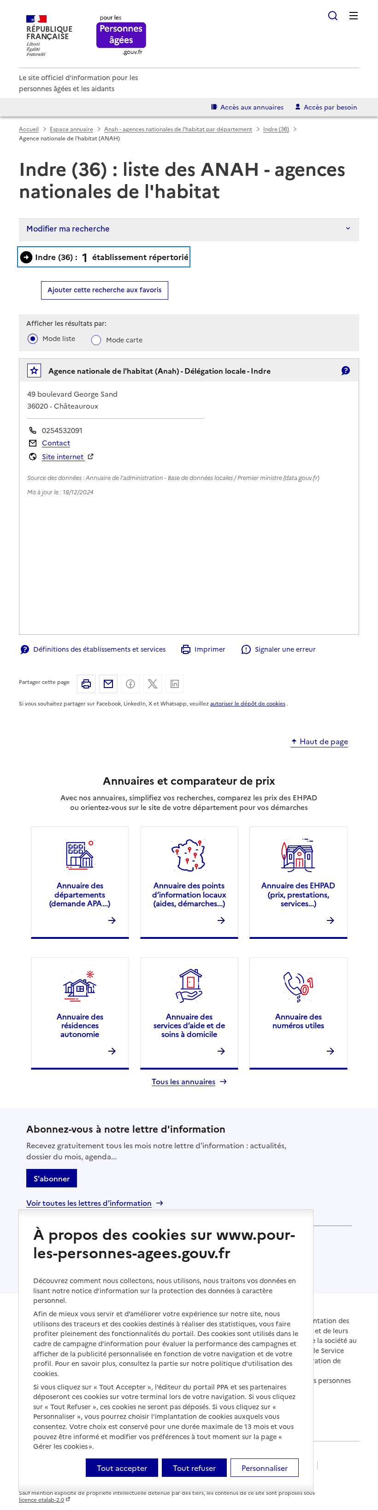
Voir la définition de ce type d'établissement (345, 370)
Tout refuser (194, 1468)
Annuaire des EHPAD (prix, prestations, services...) (298, 894)
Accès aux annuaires (252, 106)
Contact (56, 442)
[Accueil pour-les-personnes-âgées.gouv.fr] (121, 36)
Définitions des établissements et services (99, 649)
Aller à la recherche (332, 15)
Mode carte (124, 339)
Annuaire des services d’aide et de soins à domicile (189, 1025)
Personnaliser (265, 1468)
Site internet (63, 456)
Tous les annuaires (183, 1081)
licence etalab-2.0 (41, 1499)
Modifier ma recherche (68, 228)
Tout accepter (122, 1468)
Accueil (29, 129)
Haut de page (324, 741)
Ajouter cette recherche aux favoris (104, 289)
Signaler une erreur (285, 649)
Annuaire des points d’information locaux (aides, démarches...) (189, 894)
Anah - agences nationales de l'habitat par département (178, 129)
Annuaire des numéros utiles (298, 1020)
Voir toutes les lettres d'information (89, 1202)
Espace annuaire (71, 129)
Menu (353, 15)
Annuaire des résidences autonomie (80, 1025)
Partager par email (108, 684)
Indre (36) (276, 129)
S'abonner (52, 1178)
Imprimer (210, 649)
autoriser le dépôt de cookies (247, 703)
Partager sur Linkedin (174, 684)
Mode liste (58, 338)
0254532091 (62, 430)
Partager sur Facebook (130, 684)
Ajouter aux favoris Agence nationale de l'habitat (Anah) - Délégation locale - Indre (40, 372)
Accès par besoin (330, 106)
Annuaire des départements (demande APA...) (79, 894)
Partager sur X (152, 684)
